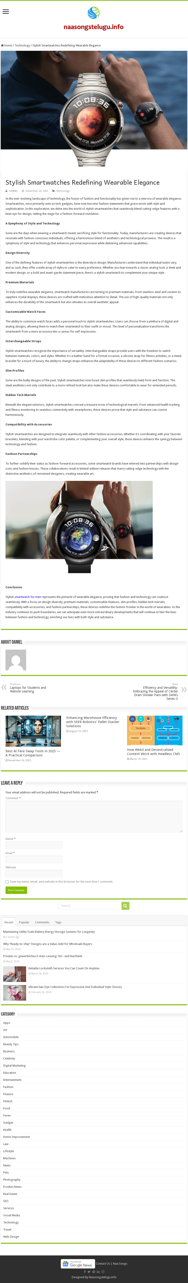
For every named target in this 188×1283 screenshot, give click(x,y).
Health (7, 1129)
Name (11, 839)
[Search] (125, 906)
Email (10, 853)
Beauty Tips (11, 1044)
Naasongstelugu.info (102, 1277)
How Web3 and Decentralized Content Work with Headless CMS (153, 752)
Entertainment (12, 1080)
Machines (9, 1158)
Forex (7, 1115)
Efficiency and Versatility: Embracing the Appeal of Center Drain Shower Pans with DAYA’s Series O (155, 691)
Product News (12, 1186)
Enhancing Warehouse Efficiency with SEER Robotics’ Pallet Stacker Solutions (93, 722)
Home (8, 45)
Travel (7, 1229)
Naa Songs (120, 1263)
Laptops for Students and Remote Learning (28, 688)
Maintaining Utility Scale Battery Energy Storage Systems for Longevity (49, 931)
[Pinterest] (94, 1271)
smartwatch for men (27, 597)
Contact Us (103, 1263)
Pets (6, 1172)
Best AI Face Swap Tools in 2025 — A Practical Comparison (33, 753)
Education (9, 1072)
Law (5, 1144)
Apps (6, 1023)
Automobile (11, 1037)
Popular (24, 922)
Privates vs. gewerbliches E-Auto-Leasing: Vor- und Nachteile (42, 956)
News (7, 1165)
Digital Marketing (14, 1065)
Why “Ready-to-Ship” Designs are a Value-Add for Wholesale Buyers (47, 944)
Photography (11, 1179)
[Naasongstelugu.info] (94, 18)
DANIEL (13, 190)
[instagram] (103, 1271)
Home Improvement (16, 1137)
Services (8, 1208)
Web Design (11, 1236)
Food (6, 1108)
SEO (5, 1201)
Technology (22, 45)
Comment (13, 798)
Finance (8, 1094)
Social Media (11, 1215)
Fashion (8, 1087)
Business (9, 1051)
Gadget (8, 1122)
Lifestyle (8, 1151)
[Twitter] (89, 1271)
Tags (58, 922)
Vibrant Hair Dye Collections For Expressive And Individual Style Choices (75, 987)
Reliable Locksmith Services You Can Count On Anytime (64, 968)
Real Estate (10, 1194)
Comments (42, 922)
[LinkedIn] (98, 1271)
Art (5, 1030)
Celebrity (9, 1058)
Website (11, 867)
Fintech (7, 1101)
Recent (9, 922)
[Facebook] (84, 1271)
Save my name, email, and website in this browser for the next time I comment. (61, 881)
